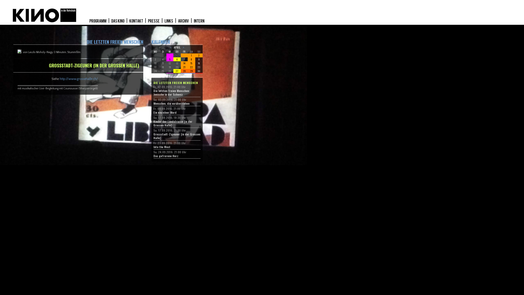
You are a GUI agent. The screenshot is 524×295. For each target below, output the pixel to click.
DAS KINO (118, 21)
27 (177, 71)
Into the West (162, 147)
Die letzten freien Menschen (176, 83)
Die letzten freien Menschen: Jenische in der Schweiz (172, 92)
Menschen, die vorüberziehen (172, 103)
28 (184, 71)
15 (191, 63)
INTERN (199, 21)
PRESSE (154, 21)
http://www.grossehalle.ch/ (79, 79)
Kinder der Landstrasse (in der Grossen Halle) (173, 123)
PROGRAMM (98, 21)
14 (184, 63)
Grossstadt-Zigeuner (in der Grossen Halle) (177, 136)
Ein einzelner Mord (165, 112)
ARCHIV (183, 21)
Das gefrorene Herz (166, 156)
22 (191, 67)
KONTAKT (136, 21)
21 (184, 67)
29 (191, 71)
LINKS (169, 21)
